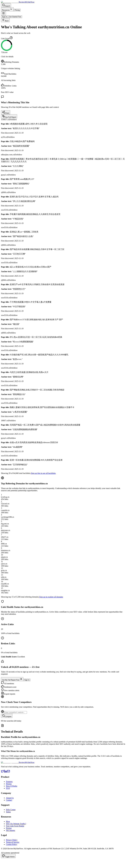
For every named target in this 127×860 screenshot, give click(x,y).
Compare (8, 716)
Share (7, 113)
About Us (10, 798)
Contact (9, 800)
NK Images (10, 830)
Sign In (4, 17)
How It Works (11, 786)
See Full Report (10, 117)
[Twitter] (2, 772)
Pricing (17, 10)
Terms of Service (12, 842)
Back (7, 21)
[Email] (8, 772)
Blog (8, 821)
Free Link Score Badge (15, 826)
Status (8, 812)
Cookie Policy (11, 844)
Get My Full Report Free (10, 680)
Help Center (11, 810)
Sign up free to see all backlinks (43, 473)
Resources (6, 10)
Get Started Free (15, 17)
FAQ (8, 788)
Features (9, 782)
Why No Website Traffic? (16, 824)
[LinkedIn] (5, 772)
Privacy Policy (11, 840)
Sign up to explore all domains (51, 597)
